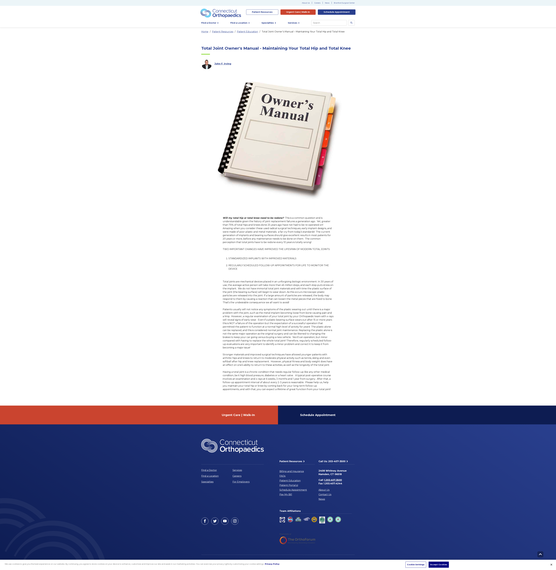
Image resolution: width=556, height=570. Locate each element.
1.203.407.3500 (333, 480)
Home (204, 31)
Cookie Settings (416, 564)
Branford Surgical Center (344, 3)
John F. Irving (222, 63)
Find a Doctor (209, 470)
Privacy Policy (272, 564)
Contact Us (325, 494)
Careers (317, 3)
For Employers (241, 481)
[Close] (551, 564)
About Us (306, 3)
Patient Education (247, 31)
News (327, 3)
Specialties (207, 481)
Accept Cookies (438, 564)
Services (237, 470)
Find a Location (210, 476)
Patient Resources (222, 31)
